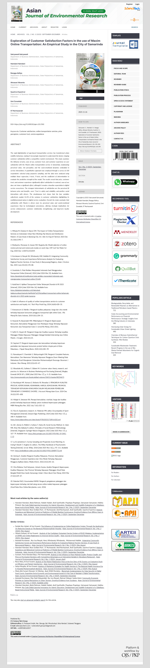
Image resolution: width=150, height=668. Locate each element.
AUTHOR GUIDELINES (121, 122)
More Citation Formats (88, 151)
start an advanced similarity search (33, 600)
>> (17, 595)
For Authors (115, 476)
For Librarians (115, 480)
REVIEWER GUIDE (120, 84)
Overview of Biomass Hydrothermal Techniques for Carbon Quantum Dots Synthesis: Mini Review (125, 337)
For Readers (115, 472)
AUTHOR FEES (119, 133)
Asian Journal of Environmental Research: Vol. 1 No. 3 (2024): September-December (45, 576)
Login (64, 27)
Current (22, 27)
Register (54, 27)
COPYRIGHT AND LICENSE (123, 106)
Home (13, 27)
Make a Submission (121, 432)
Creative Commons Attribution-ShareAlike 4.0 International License (88, 219)
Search (134, 27)
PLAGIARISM (118, 112)
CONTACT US (118, 139)
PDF (81, 98)
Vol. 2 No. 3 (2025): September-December (43, 34)
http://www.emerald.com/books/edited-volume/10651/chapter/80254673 (37, 377)
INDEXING (117, 117)
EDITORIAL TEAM (120, 74)
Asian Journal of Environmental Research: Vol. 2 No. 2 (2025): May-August (59, 545)
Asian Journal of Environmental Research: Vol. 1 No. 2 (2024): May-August (70, 569)
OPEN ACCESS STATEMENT (123, 101)
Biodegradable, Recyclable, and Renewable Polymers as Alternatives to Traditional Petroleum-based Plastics (125, 306)
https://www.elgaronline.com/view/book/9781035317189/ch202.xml (36, 420)
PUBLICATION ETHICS (121, 90)
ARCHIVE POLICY (120, 128)
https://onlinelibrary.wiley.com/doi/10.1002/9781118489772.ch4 (38, 451)
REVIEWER (117, 79)
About (44, 27)
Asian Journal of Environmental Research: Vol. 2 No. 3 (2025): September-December (65, 507)
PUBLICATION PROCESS (122, 95)
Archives (34, 27)
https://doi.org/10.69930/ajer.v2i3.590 (29, 124)
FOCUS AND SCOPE (121, 68)
